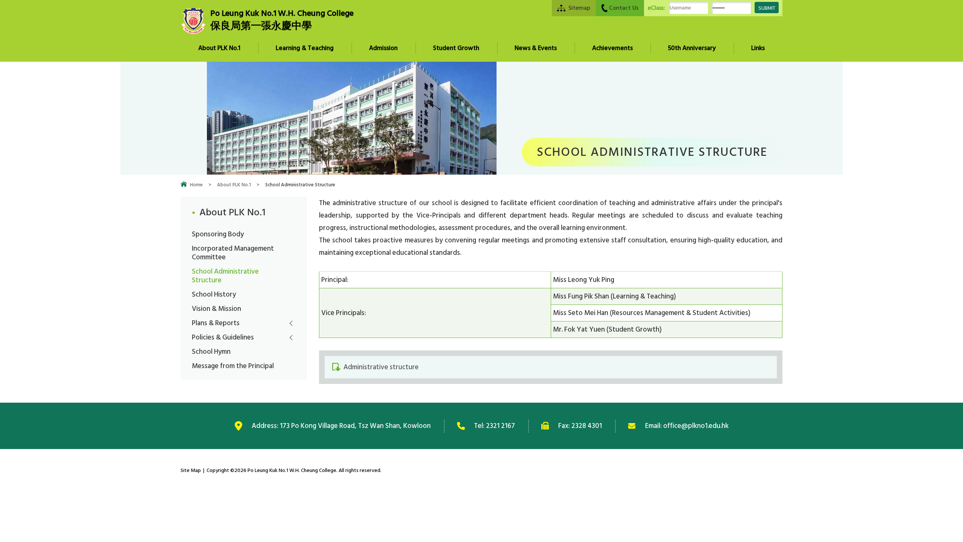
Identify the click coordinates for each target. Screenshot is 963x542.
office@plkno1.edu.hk (696, 425)
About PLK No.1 (219, 48)
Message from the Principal (233, 365)
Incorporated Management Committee (233, 253)
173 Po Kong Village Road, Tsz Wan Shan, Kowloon (355, 425)
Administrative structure (381, 367)
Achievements (612, 48)
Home (196, 185)
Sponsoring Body (218, 234)
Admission (383, 48)
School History (214, 294)
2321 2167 (500, 425)
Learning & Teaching (305, 48)
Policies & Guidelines (223, 337)
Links (758, 48)
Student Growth (456, 48)
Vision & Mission (216, 308)
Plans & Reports (216, 323)
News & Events (536, 48)
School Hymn (211, 351)
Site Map (191, 470)
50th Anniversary (692, 48)
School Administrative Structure (225, 276)
